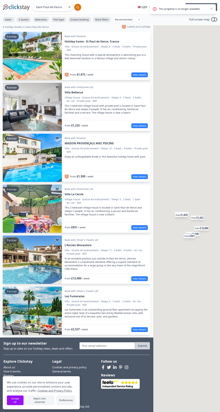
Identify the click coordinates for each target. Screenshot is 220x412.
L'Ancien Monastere (78, 245)
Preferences (66, 400)
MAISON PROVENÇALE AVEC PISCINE (89, 143)
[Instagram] (126, 367)
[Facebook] (103, 367)
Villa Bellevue (74, 92)
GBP (144, 7)
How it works (12, 371)
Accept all (15, 400)
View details (139, 74)
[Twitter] (109, 367)
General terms (61, 371)
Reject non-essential (39, 400)
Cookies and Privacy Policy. (54, 391)
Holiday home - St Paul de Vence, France (92, 41)
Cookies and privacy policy (69, 367)
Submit (142, 346)
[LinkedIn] (115, 367)
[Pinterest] (121, 367)
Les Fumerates (75, 296)
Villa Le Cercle (74, 194)
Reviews (8, 375)
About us (9, 367)
